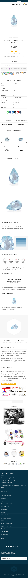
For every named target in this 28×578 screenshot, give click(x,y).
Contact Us (14, 575)
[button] (1, 20)
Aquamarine (16, 37)
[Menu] (2, 4)
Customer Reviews (6, 495)
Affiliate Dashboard (6, 515)
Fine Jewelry (4, 531)
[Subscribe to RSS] (13, 546)
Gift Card (3, 498)
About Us (9, 574)
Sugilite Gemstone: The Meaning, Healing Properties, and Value (12, 481)
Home (10, 37)
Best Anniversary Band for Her (9, 478)
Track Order (4, 501)
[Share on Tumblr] (20, 112)
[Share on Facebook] (10, 112)
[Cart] (26, 4)
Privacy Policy (4, 509)
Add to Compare (7, 65)
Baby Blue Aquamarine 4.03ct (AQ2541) (21, 147)
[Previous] (1, 142)
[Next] (26, 142)
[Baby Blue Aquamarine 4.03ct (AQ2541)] (21, 139)
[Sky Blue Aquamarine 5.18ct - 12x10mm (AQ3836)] (7, 139)
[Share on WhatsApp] (8, 112)
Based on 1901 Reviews (14, 53)
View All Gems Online (6, 523)
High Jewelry (4, 534)
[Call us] (9, 546)
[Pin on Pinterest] (18, 112)
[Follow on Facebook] (2, 546)
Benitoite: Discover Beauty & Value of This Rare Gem (13, 486)
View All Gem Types (6, 526)
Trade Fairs (21, 574)
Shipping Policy (5, 506)
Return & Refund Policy (7, 503)
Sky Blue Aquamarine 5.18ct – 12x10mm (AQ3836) (7, 148)
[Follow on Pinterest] (11, 546)
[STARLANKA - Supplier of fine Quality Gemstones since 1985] (14, 4)
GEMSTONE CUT (6, 293)
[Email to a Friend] (15, 112)
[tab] (6, 401)
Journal (15, 574)
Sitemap (3, 512)
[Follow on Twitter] (6, 546)
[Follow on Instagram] (4, 546)
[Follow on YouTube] (17, 546)
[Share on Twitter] (13, 112)
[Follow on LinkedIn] (15, 546)
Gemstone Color (7, 223)
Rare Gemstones (5, 529)
